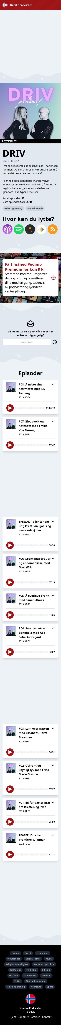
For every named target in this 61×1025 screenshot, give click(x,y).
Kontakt (46, 1017)
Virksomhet (13, 958)
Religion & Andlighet (17, 964)
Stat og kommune (36, 981)
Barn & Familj (33, 958)
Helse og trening (13, 208)
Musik (49, 958)
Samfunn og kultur (44, 964)
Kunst (28, 953)
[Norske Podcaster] (30, 999)
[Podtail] (30, 229)
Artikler (35, 1017)
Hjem (13, 1017)
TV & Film (31, 969)
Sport (50, 986)
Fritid (17, 981)
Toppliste (23, 1017)
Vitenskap (35, 986)
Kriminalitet (29, 975)
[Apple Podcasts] (7, 229)
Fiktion (46, 969)
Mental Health (35, 208)
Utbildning (42, 953)
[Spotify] (18, 229)
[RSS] (52, 229)
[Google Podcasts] (41, 229)
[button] (56, 5)
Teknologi (15, 969)
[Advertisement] (30, 40)
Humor (15, 953)
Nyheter (46, 975)
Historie (13, 975)
